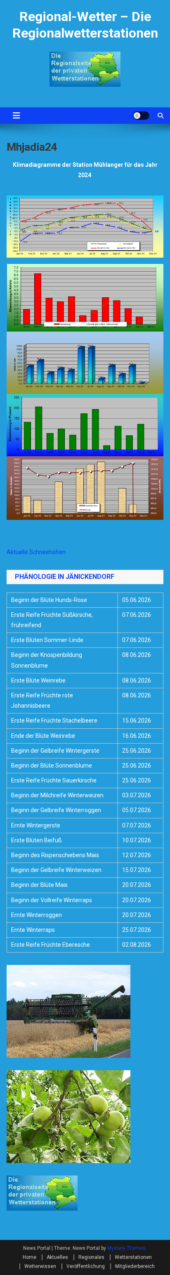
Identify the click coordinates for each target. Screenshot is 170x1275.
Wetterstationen (133, 1257)
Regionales (91, 1257)
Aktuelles (57, 1257)
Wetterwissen (40, 1266)
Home (29, 1257)
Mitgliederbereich (135, 1266)
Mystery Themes (126, 1248)
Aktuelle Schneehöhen (36, 552)
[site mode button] (141, 115)
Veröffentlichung (85, 1266)
